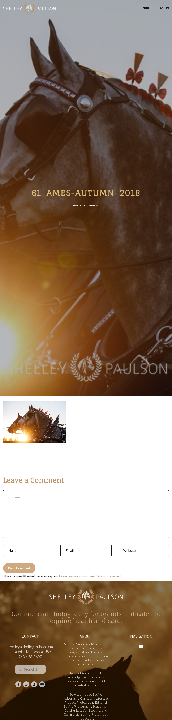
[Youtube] (42, 684)
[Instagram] (26, 684)
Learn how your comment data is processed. (90, 576)
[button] (141, 646)
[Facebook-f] (18, 684)
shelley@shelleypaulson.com (30, 646)
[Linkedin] (34, 684)
